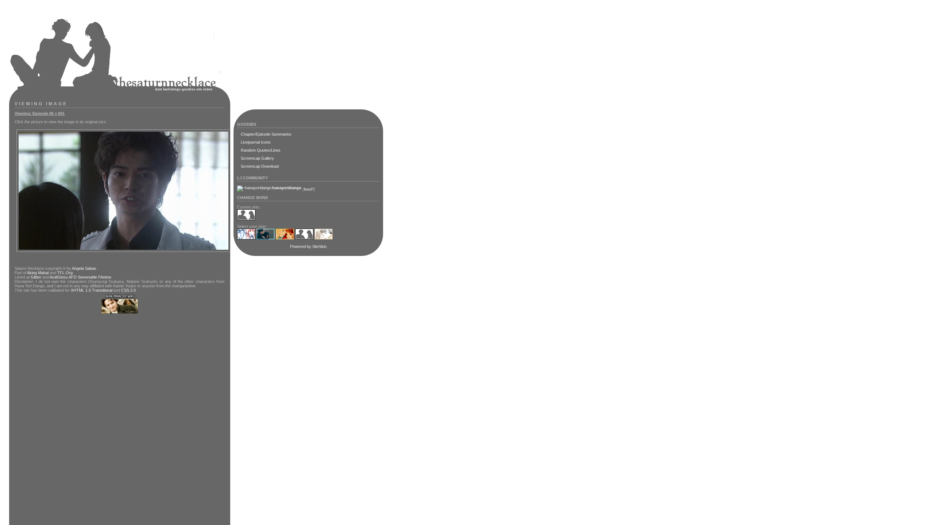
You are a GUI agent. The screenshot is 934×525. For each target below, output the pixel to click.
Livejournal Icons (256, 142)
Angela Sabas (84, 268)
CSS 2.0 (128, 290)
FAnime (104, 277)
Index (207, 89)
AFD (73, 277)
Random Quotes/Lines (261, 150)
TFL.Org (65, 273)
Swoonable (87, 277)
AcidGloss (59, 277)
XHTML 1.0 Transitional (91, 290)
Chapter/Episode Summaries (266, 134)
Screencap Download (260, 166)
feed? (309, 189)
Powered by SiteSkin (308, 246)
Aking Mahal (38, 273)
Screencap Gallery (257, 158)
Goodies (188, 89)
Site (199, 89)
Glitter (36, 277)
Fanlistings (172, 89)
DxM (158, 89)
